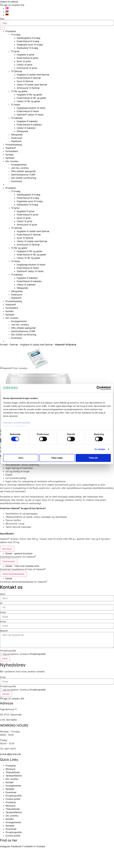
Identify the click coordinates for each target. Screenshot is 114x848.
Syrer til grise (24, 61)
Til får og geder (19, 91)
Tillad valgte (57, 458)
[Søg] (2, 28)
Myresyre (10, 769)
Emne (3, 621)
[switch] (43, 439)
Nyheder (10, 158)
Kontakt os (11, 587)
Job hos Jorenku (20, 168)
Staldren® (16, 141)
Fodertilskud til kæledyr (29, 124)
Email (3, 612)
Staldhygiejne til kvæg (28, 38)
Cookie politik (13, 799)
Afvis (20, 458)
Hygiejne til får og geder (29, 94)
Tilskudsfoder (13, 772)
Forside (4, 344)
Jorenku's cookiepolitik (15, 426)
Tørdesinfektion (14, 775)
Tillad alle (93, 458)
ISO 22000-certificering (23, 178)
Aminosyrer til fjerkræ (28, 88)
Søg (2, 18)
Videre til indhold (9, 1)
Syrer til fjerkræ (25, 81)
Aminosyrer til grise (27, 68)
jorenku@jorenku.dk (10, 754)
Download (16, 181)
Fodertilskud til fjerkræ (29, 78)
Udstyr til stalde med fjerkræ (32, 84)
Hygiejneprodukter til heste (31, 108)
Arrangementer (19, 164)
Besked (4, 631)
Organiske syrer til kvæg (30, 44)
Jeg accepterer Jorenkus (24, 654)
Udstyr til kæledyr (26, 128)
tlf (1, 603)
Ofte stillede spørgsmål (23, 171)
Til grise (15, 51)
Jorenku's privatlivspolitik (16, 422)
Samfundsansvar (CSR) (23, 174)
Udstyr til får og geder (28, 101)
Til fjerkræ (16, 71)
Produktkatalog (14, 144)
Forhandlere (12, 151)
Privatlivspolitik (8, 651)
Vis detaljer (99, 449)
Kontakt (10, 154)
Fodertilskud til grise (27, 58)
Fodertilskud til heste (28, 111)
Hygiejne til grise (25, 54)
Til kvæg (15, 34)
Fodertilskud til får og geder (31, 98)
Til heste (15, 104)
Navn (2, 594)
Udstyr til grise (24, 64)
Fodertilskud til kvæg (28, 41)
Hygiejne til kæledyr (27, 121)
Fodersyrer (16, 138)
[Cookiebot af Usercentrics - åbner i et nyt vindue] (98, 388)
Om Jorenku (12, 161)
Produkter (11, 31)
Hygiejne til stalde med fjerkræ (33, 74)
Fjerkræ (14, 344)
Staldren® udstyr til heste (30, 114)
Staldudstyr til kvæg (27, 48)
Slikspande (22, 131)
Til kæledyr (17, 118)
